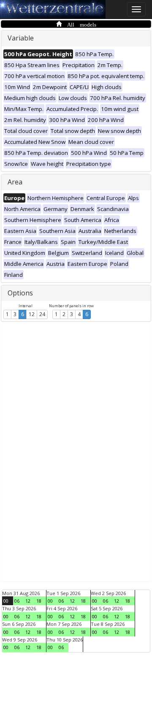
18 (38, 601)
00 (5, 601)
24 (42, 314)
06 (16, 601)
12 (32, 314)
